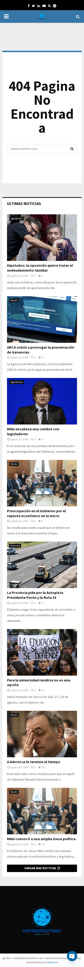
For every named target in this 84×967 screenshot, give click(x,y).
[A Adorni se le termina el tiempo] (42, 734)
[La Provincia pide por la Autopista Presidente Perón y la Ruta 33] (42, 565)
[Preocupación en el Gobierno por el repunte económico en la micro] (42, 483)
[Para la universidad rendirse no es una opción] (42, 652)
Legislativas (16, 218)
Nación (14, 300)
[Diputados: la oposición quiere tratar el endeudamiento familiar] (42, 237)
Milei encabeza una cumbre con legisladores (33, 431)
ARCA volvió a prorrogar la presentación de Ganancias (40, 350)
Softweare (52, 962)
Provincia (15, 545)
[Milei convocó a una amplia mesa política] (42, 811)
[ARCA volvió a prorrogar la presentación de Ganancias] (42, 319)
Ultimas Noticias (24, 203)
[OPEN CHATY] (72, 956)
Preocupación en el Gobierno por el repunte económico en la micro (36, 513)
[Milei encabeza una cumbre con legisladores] (42, 401)
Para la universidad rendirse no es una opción (38, 682)
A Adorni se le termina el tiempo (33, 761)
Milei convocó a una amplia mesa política (41, 838)
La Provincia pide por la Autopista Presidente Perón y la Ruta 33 (35, 595)
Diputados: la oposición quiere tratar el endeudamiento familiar (40, 268)
